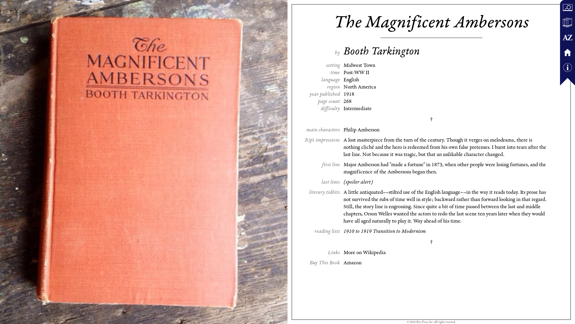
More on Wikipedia (365, 252)
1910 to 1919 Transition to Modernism (385, 231)
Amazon (352, 262)
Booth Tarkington (382, 51)
